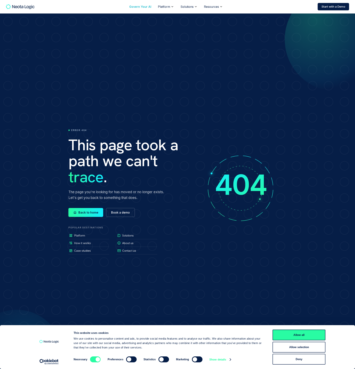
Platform (164, 7)
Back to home (85, 212)
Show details (217, 359)
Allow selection (299, 347)
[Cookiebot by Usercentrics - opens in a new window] (49, 362)
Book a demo (120, 212)
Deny (299, 359)
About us (125, 243)
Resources (211, 7)
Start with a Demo (333, 6)
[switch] (131, 359)
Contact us (126, 251)
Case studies (80, 251)
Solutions (187, 7)
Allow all (299, 334)
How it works (80, 243)
